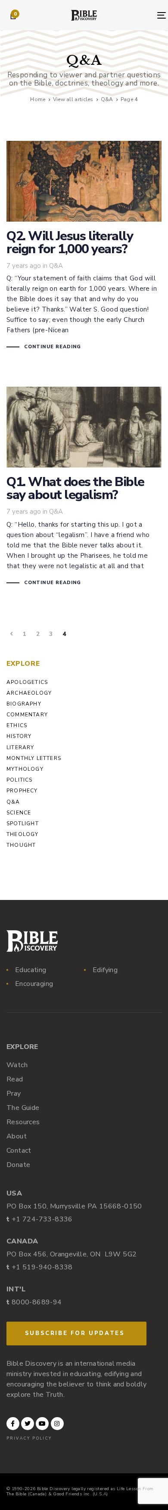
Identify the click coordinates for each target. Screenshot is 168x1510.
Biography (23, 703)
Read (14, 1079)
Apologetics (27, 682)
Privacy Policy (29, 1438)
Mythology (25, 769)
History (18, 736)
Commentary (27, 714)
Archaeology (29, 693)
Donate (18, 1165)
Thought (21, 845)
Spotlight (22, 823)
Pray (13, 1093)
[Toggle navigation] (141, 15)
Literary (20, 747)
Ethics (16, 725)
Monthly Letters (33, 758)
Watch (17, 1065)
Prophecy (22, 790)
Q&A (56, 265)
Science (18, 812)
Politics (19, 779)
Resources (23, 1122)
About (16, 1136)
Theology (22, 834)
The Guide (23, 1108)
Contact (18, 1150)
